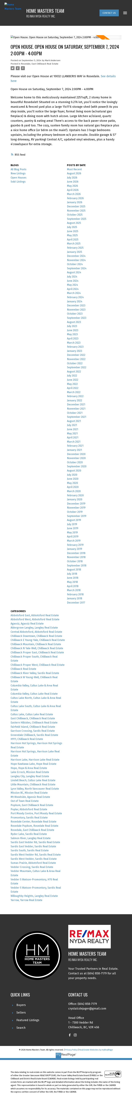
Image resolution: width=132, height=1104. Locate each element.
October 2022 (75, 363)
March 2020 (74, 491)
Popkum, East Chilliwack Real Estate (32, 805)
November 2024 (76, 260)
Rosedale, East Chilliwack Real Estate (39, 64)
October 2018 (75, 561)
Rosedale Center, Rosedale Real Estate (33, 821)
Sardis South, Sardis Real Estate (30, 850)
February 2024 (75, 297)
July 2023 (72, 326)
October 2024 (75, 264)
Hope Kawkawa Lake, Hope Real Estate (33, 763)
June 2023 (72, 330)
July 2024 (72, 276)
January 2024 (74, 301)
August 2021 (74, 421)
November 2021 (76, 408)
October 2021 (74, 412)
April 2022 (72, 388)
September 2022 (76, 367)
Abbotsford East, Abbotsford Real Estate (35, 615)
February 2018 (75, 594)
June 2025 (72, 231)
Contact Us (109, 12)
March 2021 (73, 441)
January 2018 (74, 598)
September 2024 (76, 268)
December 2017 (76, 602)
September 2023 (76, 317)
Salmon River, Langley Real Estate (31, 838)
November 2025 (76, 210)
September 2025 (76, 218)
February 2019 (75, 544)
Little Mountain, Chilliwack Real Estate (33, 784)
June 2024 (72, 280)
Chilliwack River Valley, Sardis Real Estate (35, 673)
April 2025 (72, 239)
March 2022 (73, 392)
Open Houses (18, 177)
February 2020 (75, 495)
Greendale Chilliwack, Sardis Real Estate (34, 735)
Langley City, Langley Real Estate (30, 776)
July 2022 (72, 375)
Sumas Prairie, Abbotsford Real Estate (33, 862)
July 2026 (72, 177)
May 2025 (72, 235)
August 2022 (74, 371)
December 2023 (76, 305)
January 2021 (74, 449)
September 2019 (76, 516)
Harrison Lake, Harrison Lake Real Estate (35, 759)
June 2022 (72, 379)
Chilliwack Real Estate (23, 668)
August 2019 (74, 520)
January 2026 (74, 202)
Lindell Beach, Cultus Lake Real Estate (33, 780)
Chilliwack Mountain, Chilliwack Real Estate (36, 644)
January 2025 (74, 251)
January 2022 (74, 400)
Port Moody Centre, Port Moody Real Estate (36, 813)
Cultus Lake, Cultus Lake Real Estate (32, 714)
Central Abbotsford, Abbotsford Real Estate (36, 631)
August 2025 (74, 222)
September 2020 (76, 466)
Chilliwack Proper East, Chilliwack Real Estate (37, 652)
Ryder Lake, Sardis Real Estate (29, 834)
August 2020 (74, 470)
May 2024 (72, 284)
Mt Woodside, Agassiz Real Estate (30, 796)
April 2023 (72, 338)
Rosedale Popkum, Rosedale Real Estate (34, 825)
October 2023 (75, 313)
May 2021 (72, 433)
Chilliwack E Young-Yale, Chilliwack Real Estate (38, 640)
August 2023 (74, 322)
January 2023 (74, 350)
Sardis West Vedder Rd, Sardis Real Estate (36, 854)
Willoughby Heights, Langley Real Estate (34, 895)
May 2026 (72, 185)
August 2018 (74, 569)
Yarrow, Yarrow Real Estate (26, 900)
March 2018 (73, 590)
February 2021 (75, 445)
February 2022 (75, 396)
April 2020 (73, 487)
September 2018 (76, 565)
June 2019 (72, 528)
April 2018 (72, 586)
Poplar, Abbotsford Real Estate (29, 809)
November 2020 (76, 458)
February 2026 (75, 198)
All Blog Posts (18, 169)
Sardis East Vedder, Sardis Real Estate (33, 846)
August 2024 (74, 272)
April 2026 (73, 190)
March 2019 (73, 540)
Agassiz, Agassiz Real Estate (27, 623)
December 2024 (76, 255)
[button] (109, 13)
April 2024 (73, 289)
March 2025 (73, 243)
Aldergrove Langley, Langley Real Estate (34, 627)
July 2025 (72, 227)
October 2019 (75, 511)
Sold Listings (18, 181)
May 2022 (72, 384)
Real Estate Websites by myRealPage (96, 1050)
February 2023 (75, 346)
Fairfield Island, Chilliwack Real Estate (33, 726)
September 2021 (76, 416)
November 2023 (76, 309)
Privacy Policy (71, 1050)
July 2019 (72, 524)
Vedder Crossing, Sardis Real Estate (32, 867)
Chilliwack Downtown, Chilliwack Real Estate (36, 636)
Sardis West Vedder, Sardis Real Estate (34, 858)
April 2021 (72, 437)
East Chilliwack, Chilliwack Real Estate (33, 718)
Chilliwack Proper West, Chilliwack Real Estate (38, 664)
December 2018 (76, 553)
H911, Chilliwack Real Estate (27, 739)
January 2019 (74, 548)
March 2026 (74, 194)
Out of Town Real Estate (25, 800)
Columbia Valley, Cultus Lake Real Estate (34, 693)
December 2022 (76, 354)
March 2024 (74, 293)
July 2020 (72, 474)
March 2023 (73, 342)
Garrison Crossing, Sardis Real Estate (33, 730)
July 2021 (72, 425)
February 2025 (75, 247)
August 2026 (74, 173)
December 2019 (76, 503)
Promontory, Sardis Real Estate (29, 817)
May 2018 (72, 582)
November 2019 (76, 507)
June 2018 (72, 577)
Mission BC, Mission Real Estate (29, 792)
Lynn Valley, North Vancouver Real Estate (35, 788)
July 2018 (72, 573)
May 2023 (72, 334)
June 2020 (72, 478)
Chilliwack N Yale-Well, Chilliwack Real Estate (37, 648)
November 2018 (76, 557)
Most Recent (74, 169)
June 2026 (72, 181)
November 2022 (76, 359)
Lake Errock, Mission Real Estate (30, 772)
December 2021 (76, 404)
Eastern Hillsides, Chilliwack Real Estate (34, 722)
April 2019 (72, 536)
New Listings (18, 173)
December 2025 (76, 206)
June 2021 (72, 429)
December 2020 (76, 454)
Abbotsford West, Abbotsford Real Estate (35, 619)
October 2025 (75, 214)
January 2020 (74, 499)
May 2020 (72, 483)
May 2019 (72, 532)
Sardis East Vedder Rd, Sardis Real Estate (35, 842)
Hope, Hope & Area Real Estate (29, 768)
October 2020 (75, 462)
